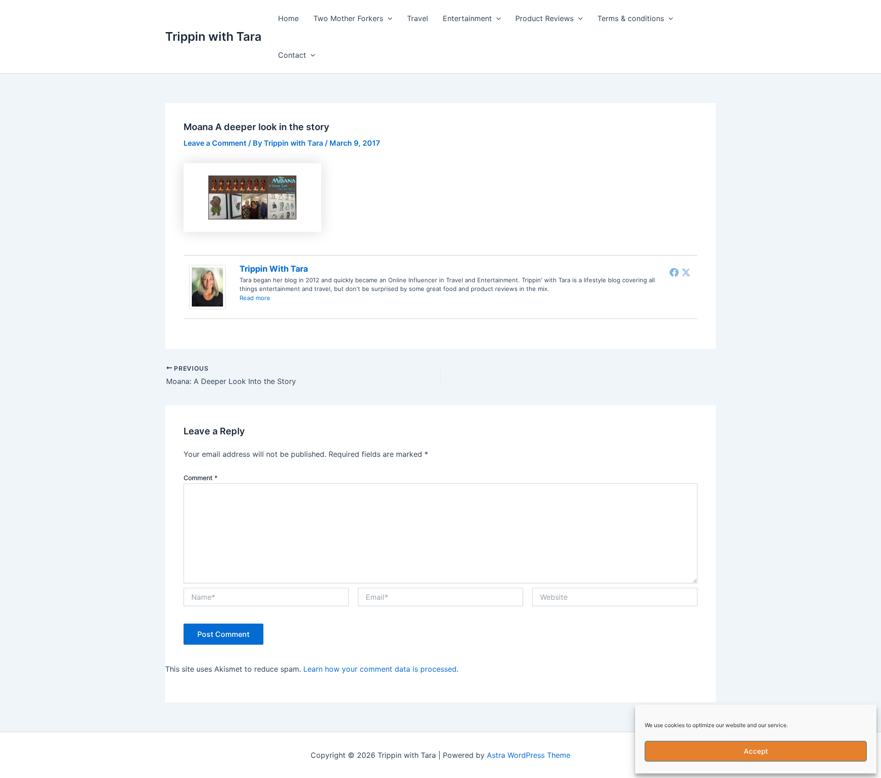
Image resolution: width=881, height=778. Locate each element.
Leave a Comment (215, 143)
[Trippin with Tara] (207, 286)
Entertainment (467, 18)
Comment (200, 478)
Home (288, 18)
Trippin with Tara (213, 36)
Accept (756, 751)
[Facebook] (674, 272)
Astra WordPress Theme (528, 755)
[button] (387, 18)
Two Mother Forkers (348, 18)
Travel (417, 18)
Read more (255, 297)
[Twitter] (685, 272)
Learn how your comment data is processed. (380, 669)
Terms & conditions (630, 18)
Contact (292, 55)
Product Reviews (544, 18)
